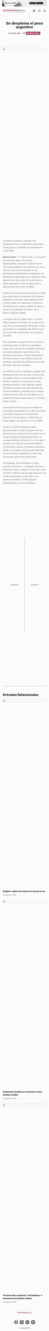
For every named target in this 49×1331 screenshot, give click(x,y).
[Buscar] (39, 11)
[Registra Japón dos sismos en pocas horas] (24, 793)
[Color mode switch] (34, 11)
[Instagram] (27, 1322)
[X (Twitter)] (22, 1322)
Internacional (33, 33)
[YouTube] (33, 1322)
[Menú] (45, 11)
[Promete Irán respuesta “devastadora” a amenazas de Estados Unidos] (24, 1197)
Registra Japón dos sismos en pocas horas (24, 891)
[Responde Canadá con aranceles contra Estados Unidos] (24, 994)
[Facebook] (16, 1322)
